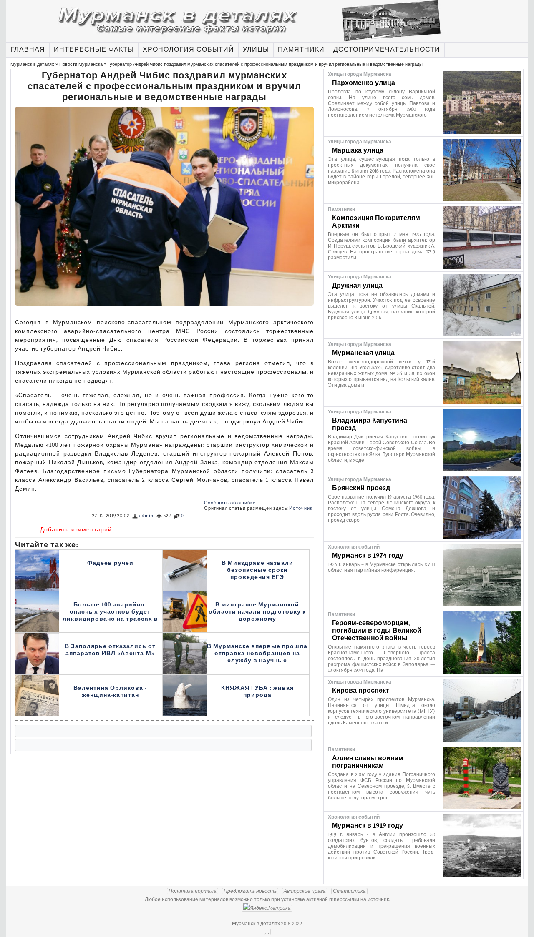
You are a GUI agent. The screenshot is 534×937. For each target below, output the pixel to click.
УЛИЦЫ (256, 49)
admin (146, 516)
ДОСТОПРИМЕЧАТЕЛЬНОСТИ (386, 49)
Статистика (349, 891)
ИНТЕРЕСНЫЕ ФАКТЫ (94, 49)
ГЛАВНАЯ (27, 49)
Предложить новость (250, 891)
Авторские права (305, 891)
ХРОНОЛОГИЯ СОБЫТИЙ (188, 49)
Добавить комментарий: (77, 529)
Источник (300, 508)
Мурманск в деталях (32, 64)
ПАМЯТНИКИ (301, 49)
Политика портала (193, 891)
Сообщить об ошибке (230, 503)
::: (267, 932)
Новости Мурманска (81, 64)
